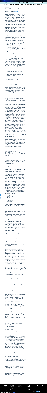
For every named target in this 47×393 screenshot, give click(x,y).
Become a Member (29, 386)
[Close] (46, 391)
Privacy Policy (28, 389)
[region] (23, 391)
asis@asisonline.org (20, 386)
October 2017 (16, 11)
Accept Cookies (38, 391)
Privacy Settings (33, 391)
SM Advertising (28, 388)
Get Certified (28, 387)
